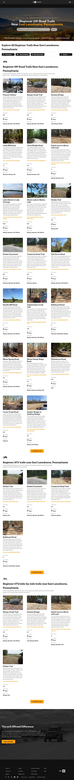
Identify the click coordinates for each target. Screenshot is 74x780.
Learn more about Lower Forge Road (13, 420)
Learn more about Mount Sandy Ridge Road (37, 367)
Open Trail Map (8, 741)
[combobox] (34, 29)
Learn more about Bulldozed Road (61, 313)
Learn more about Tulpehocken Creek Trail (37, 313)
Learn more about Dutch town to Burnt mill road (61, 154)
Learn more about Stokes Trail (61, 208)
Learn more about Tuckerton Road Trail (37, 261)
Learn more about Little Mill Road (13, 154)
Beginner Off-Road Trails (22, 17)
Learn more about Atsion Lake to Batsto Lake (37, 208)
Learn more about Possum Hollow (13, 101)
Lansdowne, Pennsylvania (63, 38)
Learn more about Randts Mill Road (13, 313)
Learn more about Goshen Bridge (61, 101)
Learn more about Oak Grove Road (61, 261)
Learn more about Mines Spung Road (13, 367)
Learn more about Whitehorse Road (61, 367)
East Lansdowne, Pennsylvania (31, 38)
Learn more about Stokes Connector (13, 261)
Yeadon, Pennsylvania (47, 38)
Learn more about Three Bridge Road (37, 154)
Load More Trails (37, 451)
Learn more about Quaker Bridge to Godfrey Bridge (37, 420)
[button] (8, 54)
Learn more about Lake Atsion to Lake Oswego (13, 208)
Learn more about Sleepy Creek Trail (37, 101)
